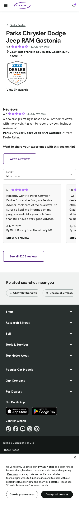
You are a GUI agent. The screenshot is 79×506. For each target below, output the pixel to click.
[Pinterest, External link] (37, 428)
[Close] (75, 457)
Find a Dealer (18, 25)
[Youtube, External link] (23, 428)
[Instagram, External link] (29, 428)
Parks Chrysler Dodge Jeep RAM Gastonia (32, 133)
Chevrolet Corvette (25, 293)
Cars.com (12, 474)
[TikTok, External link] (8, 428)
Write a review (20, 159)
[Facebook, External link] (15, 428)
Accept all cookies (57, 494)
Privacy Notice (11, 450)
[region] (39, 479)
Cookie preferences (22, 494)
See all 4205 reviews (24, 256)
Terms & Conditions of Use (18, 442)
